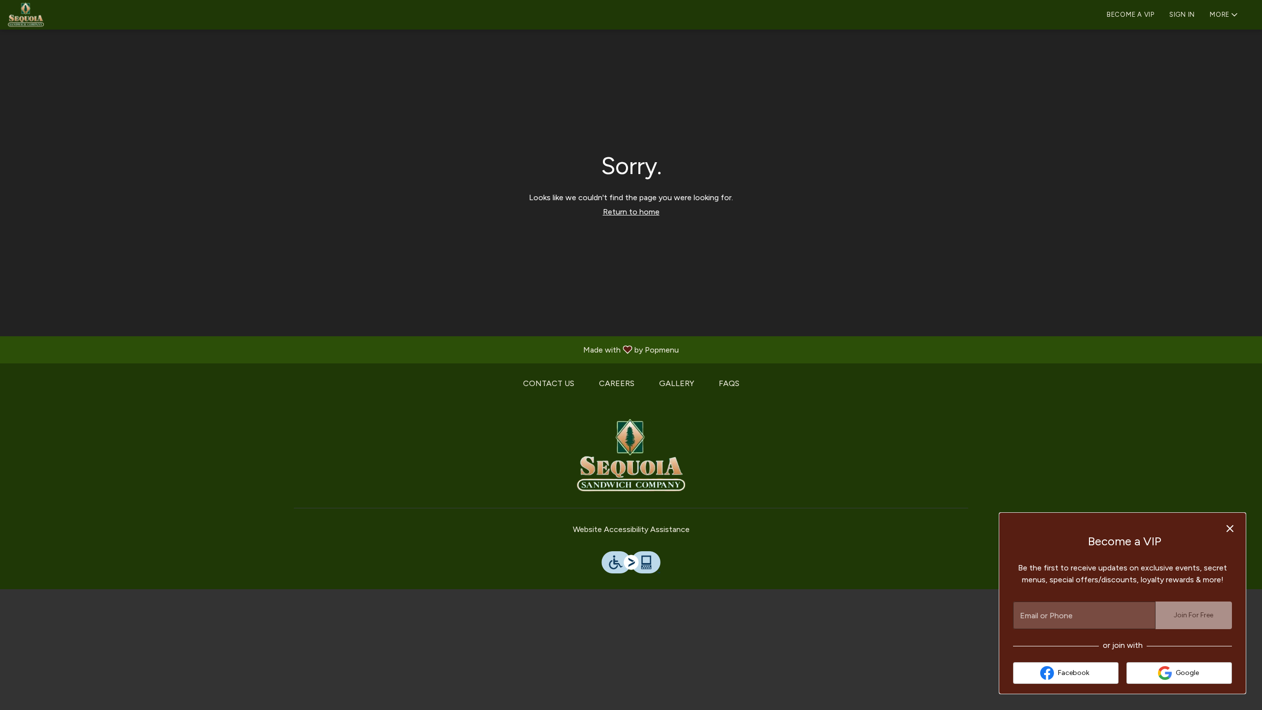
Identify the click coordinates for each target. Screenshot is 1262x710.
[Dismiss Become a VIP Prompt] (1230, 528)
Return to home (631, 211)
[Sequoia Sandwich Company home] (52, 14)
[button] (1224, 13)
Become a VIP (1131, 14)
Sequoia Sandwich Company (631, 456)
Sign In (1182, 14)
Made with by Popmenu (343, 349)
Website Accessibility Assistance (631, 529)
